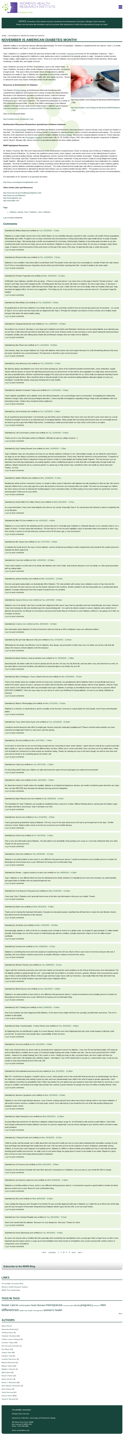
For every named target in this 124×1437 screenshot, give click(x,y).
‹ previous (52, 1252)
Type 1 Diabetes (30, 212)
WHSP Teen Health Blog (11, 1290)
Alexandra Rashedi (9, 1329)
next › (74, 1252)
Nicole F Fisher (7, 1376)
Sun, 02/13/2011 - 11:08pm (62, 1071)
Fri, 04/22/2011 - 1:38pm (64, 658)
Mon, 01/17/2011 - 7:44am (41, 740)
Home (4, 36)
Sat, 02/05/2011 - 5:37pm (53, 799)
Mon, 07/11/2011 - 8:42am (55, 703)
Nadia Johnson (7, 1379)
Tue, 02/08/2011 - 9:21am (52, 965)
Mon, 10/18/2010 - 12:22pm (54, 276)
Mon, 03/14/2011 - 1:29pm (44, 780)
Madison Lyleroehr (8, 1369)
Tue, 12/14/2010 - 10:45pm (59, 722)
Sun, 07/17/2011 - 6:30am (47, 542)
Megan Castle (7, 1366)
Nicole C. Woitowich (9, 1382)
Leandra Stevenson (9, 1359)
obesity (20, 212)
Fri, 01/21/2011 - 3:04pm (58, 390)
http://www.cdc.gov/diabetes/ (14, 195)
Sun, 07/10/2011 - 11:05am (61, 640)
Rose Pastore (7, 1389)
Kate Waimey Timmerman (11, 1386)
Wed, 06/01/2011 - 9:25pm (42, 1199)
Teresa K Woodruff (9, 1399)
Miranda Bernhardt (9, 1362)
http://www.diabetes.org (12, 198)
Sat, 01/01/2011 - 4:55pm (45, 520)
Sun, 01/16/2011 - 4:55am (45, 817)
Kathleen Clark (7, 1356)
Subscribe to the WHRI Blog (19, 1266)
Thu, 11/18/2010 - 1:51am (50, 257)
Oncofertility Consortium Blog (12, 1283)
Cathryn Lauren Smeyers (11, 1339)
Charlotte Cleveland (9, 1336)
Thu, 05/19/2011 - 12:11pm (43, 854)
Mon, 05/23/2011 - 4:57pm (71, 677)
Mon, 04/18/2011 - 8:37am (51, 1137)
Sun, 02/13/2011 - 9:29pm (42, 1044)
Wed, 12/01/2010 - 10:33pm (43, 560)
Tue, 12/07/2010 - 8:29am (52, 600)
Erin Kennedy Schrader (10, 1346)
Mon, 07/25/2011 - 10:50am (47, 925)
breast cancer (10, 1305)
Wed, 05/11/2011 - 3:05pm (48, 1164)
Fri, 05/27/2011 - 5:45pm (43, 835)
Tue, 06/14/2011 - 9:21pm (57, 1217)
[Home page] (29, 12)
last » (80, 1252)
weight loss (23, 1310)
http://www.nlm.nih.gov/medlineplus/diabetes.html (22, 193)
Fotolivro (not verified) (24, 624)
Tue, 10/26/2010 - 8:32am (48, 303)
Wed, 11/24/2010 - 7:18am (56, 448)
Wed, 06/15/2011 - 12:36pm (53, 1116)
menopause (54, 1305)
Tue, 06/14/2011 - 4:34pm (53, 1233)
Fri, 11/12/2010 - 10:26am (47, 345)
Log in (5, 218)
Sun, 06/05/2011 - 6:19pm (67, 872)
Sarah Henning (7, 1392)
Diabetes (13, 212)
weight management (35, 1310)
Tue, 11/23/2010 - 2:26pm (50, 411)
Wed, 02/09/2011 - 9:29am (49, 1007)
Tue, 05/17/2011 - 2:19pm (43, 764)
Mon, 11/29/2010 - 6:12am (51, 478)
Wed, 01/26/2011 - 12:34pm (59, 891)
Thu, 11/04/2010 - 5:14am (50, 363)
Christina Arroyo (7, 1332)
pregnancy (86, 1305)
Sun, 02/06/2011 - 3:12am (45, 946)
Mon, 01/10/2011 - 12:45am (52, 579)
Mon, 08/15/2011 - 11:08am (46, 624)
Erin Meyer (6, 1349)
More (120, 1313)
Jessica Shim (6, 1352)
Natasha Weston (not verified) (27, 600)
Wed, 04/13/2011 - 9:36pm (43, 907)
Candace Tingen (8, 1342)
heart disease (38, 1305)
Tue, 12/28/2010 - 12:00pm (55, 324)
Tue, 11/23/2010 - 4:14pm (49, 230)
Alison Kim (5, 1326)
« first (44, 1252)
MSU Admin (6, 1372)
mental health (68, 1305)
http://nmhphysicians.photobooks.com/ (18, 119)
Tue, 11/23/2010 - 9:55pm (58, 433)
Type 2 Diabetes (44, 212)
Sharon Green (7, 1396)
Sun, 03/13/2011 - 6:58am (50, 989)
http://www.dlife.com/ (11, 201)
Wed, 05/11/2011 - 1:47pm (64, 502)
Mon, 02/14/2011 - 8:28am (55, 1095)
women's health (53, 1310)
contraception (25, 1305)
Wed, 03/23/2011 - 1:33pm (57, 1180)
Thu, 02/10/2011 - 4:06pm (69, 1026)
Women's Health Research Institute (15, 1287)
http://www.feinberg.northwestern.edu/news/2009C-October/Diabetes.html (32, 108)
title (120, 7)
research (96, 1305)
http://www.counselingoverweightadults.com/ (20, 182)
